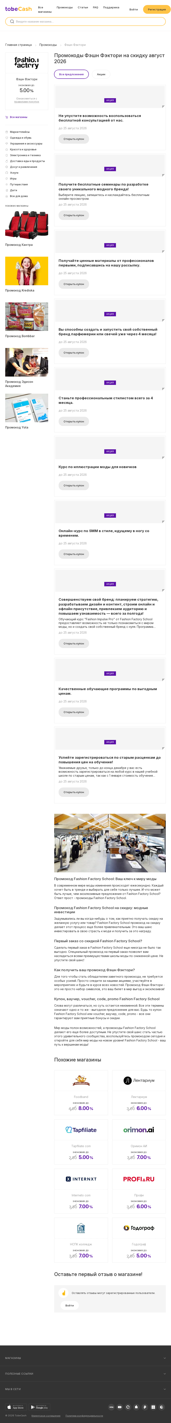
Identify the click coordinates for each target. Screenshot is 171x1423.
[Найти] (12, 21)
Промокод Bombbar (20, 336)
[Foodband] (81, 1092)
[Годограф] (139, 1240)
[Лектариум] (139, 1092)
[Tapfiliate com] (81, 1142)
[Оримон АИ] (139, 1142)
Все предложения (71, 74)
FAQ (95, 7)
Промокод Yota (16, 427)
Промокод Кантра (19, 244)
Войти (134, 9)
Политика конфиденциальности (84, 1415)
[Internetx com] (81, 1191)
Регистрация (157, 9)
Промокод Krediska (19, 290)
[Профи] (139, 1191)
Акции (101, 74)
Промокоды (65, 7)
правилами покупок (26, 101)
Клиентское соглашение (45, 1415)
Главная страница (18, 44)
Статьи (83, 7)
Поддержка (111, 7)
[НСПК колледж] (81, 1240)
